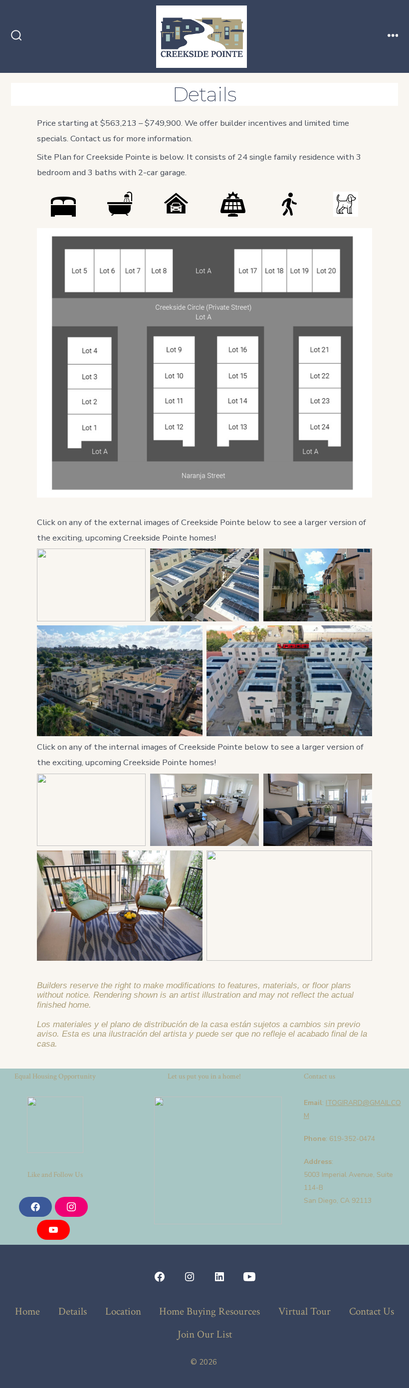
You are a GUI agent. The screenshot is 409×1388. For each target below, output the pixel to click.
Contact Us (371, 1311)
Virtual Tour (304, 1311)
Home (27, 1311)
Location (123, 1311)
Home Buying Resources (209, 1311)
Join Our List (205, 1334)
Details (72, 1311)
